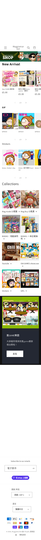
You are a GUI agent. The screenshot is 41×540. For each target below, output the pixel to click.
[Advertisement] (20, 21)
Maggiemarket (17, 532)
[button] (6, 48)
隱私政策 (22, 535)
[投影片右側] (25, 102)
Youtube (5, 263)
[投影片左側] (15, 102)
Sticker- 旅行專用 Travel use (25, 169)
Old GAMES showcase (30, 263)
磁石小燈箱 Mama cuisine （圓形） (24, 90)
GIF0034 (20, 131)
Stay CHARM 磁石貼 (8, 89)
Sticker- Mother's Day (8, 168)
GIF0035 (4, 131)
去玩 (15, 354)
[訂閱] (33, 468)
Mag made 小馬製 (9, 211)
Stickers (5, 291)
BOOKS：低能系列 (10, 236)
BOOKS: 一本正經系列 (29, 237)
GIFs (22, 291)
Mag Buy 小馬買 (28, 211)
